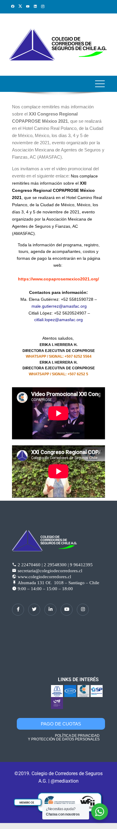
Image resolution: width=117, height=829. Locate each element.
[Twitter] (34, 610)
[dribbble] (67, 610)
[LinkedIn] (50, 610)
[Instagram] (83, 610)
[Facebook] (18, 610)
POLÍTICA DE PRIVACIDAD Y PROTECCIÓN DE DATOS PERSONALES (64, 737)
